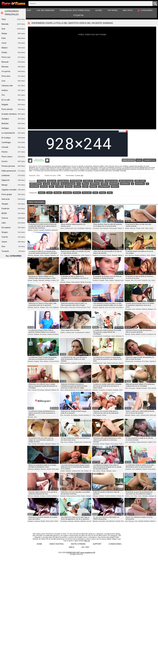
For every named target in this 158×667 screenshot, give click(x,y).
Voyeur (151, 228)
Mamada (57, 193)
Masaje (13, 185)
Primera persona (13, 166)
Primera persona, (81, 307)
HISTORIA (34, 186)
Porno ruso (13, 57)
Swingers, (89, 496)
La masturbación (13, 133)
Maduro (41, 193)
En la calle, (138, 280)
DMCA (71, 547)
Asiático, (53, 280)
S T (78, 184)
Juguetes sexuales (13, 190)
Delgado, (102, 280)
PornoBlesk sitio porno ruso (75, 10)
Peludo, (138, 228)
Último (98, 10)
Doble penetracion (90, 228)
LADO (85, 186)
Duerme (77, 186)
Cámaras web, (69, 228)
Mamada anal (63, 181)
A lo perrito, (96, 228)
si (132, 184)
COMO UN (88, 181)
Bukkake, (53, 255)
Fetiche (13, 152)
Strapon (13, 232)
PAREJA (115, 186)
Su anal (46, 184)
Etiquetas (79, 15)
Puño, (143, 228)
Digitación (13, 180)
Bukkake (13, 123)
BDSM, (83, 282)
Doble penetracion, (112, 363)
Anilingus (13, 128)
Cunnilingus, (81, 228)
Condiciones (115, 544)
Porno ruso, (87, 363)
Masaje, (120, 255)
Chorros (13, 218)
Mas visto (128, 10)
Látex (13, 223)
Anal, (101, 228)
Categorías (147, 10)
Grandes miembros (13, 114)
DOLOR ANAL (76, 181)
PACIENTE (114, 184)
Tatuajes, (35, 280)
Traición (13, 237)
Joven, (62, 228)
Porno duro (87, 193)
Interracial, (67, 255)
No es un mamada (67, 184)
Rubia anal (51, 181)
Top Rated (112, 10)
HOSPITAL (140, 184)
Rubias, (120, 228)
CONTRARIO (104, 186)
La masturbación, (76, 255)
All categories (13, 256)
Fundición (13, 209)
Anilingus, (47, 255)
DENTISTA (95, 184)
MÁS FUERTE (35, 184)
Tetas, (147, 228)
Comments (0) (149, 160)
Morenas (77, 193)
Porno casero (13, 157)
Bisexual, (106, 228)
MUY (51, 186)
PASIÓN (69, 186)
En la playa (13, 138)
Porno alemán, (75, 282)
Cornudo (13, 147)
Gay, (149, 280)
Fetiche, (109, 255)
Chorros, (35, 230)
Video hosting (56, 544)
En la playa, (102, 255)
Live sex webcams (45, 10)
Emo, (132, 280)
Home (39, 544)
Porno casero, (64, 307)
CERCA (104, 184)
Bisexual (13, 62)
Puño (95, 193)
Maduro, (30, 230)
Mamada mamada (126, 181)
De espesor (13, 227)
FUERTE (59, 186)
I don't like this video (47, 160)
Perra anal (41, 181)
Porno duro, (72, 307)
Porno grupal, (113, 228)
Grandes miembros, (140, 255)
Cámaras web (13, 86)
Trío (13, 95)
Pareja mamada (111, 181)
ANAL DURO (140, 181)
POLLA (85, 184)
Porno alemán (13, 109)
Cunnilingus (13, 142)
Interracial (54, 230)
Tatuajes (13, 204)
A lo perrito (13, 71)
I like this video (30, 160)
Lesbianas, (74, 363)
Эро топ (87, 541)
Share (138, 160)
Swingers (13, 119)
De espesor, (149, 334)
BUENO (93, 186)
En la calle (13, 100)
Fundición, (48, 230)
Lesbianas (67, 193)
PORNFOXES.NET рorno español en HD (80, 552)
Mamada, (36, 255)
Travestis (13, 251)
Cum (13, 81)
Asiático (13, 90)
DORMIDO (125, 184)
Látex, (83, 255)
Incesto (13, 161)
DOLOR (44, 186)
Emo (13, 246)
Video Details (128, 160)
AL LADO (55, 184)
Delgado (13, 105)
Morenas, (133, 228)
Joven (49, 193)
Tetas (110, 193)
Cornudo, (41, 230)
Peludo (104, 415)
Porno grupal (13, 194)
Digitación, (96, 255)
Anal (35, 417)
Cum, (75, 228)
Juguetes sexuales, (120, 280)
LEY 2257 (85, 547)
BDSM (13, 213)
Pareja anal (99, 181)
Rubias (102, 193)
